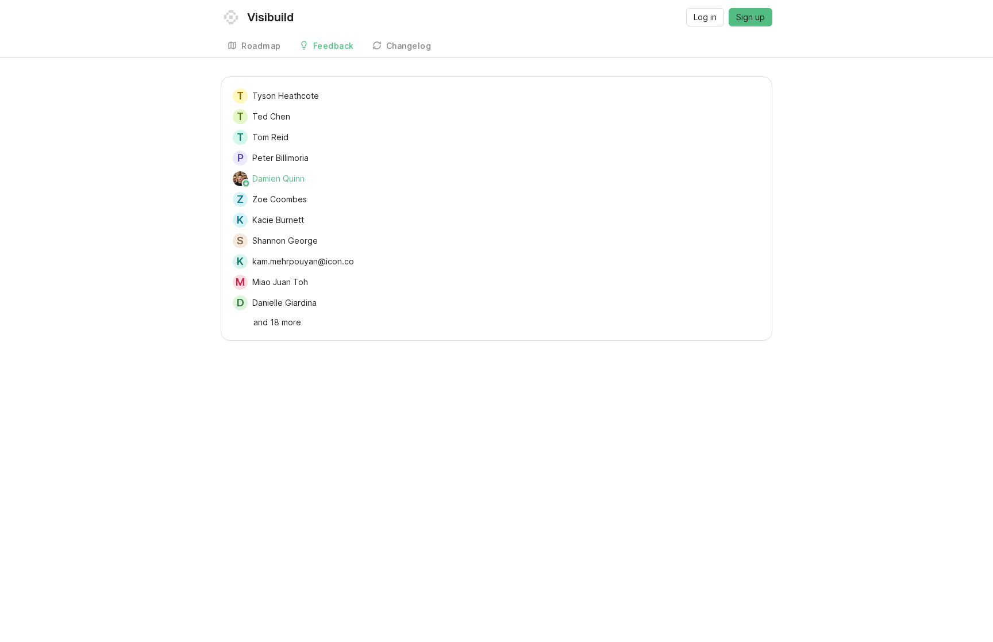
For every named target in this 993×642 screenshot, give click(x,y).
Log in (705, 17)
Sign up (750, 17)
